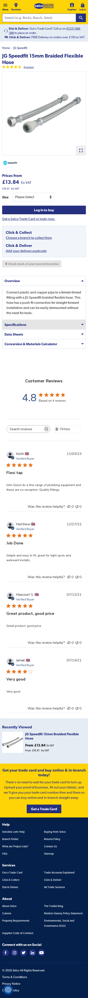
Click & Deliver (52, 879)
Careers (6, 913)
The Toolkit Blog (53, 906)
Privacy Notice (11, 983)
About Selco (9, 906)
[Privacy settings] (8, 990)
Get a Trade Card (12, 872)
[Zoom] (81, 150)
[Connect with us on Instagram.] (14, 952)
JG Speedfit (20, 48)
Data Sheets (13, 334)
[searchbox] (25, 429)
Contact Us (50, 846)
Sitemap (49, 853)
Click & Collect (10, 879)
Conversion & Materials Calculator (30, 344)
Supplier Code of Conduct (17, 933)
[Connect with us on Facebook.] (5, 952)
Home (6, 48)
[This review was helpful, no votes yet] (68, 506)
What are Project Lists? (15, 846)
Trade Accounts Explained (59, 872)
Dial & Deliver (10, 887)
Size (5, 197)
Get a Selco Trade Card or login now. (28, 219)
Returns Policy (52, 839)
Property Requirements (15, 920)
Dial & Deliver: (19, 28)
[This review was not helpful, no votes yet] (76, 506)
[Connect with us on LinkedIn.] (32, 952)
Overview (12, 281)
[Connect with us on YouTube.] (41, 952)
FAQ (4, 853)
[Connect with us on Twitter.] (23, 952)
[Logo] (44, 6)
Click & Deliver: (20, 37)
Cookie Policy (10, 990)
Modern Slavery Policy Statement (63, 913)
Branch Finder (10, 839)
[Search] (81, 18)
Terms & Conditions (14, 977)
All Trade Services (54, 887)
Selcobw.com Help (13, 831)
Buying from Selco (55, 831)
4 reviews (28, 67)
